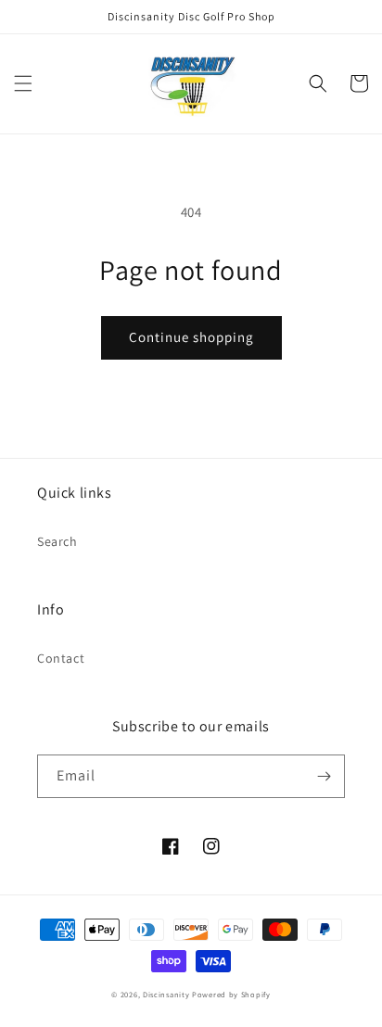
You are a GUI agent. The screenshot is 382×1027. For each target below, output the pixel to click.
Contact (60, 658)
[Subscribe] (323, 776)
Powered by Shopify (231, 994)
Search (57, 541)
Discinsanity (166, 994)
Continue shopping (191, 337)
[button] (23, 83)
